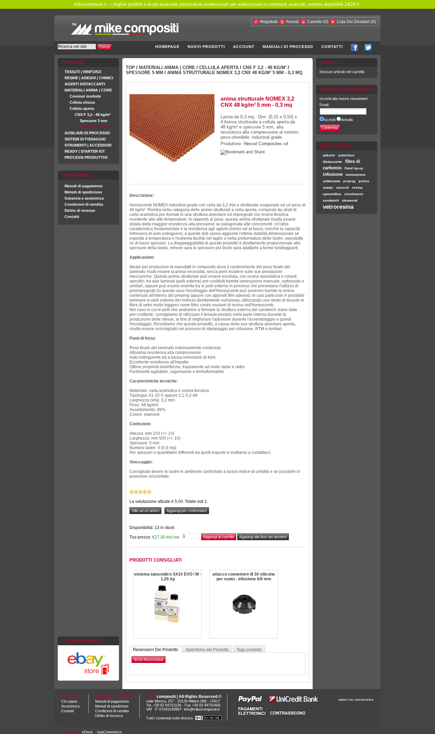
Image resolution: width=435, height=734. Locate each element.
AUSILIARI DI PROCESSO (87, 133)
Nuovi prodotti (206, 47)
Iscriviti (329, 120)
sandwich (331, 200)
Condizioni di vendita (84, 204)
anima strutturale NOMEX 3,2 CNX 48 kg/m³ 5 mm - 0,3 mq (234, 72)
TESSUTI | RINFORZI (83, 72)
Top (130, 67)
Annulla (347, 120)
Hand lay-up (354, 168)
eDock (87, 732)
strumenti (350, 200)
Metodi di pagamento (84, 186)
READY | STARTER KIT (85, 151)
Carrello (315, 21)
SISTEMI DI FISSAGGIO (85, 139)
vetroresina (338, 207)
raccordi (342, 187)
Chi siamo (69, 701)
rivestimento (353, 194)
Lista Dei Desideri (353, 21)
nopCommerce (109, 732)
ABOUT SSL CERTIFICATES (355, 700)
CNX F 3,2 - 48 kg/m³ (93, 115)
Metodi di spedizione (83, 192)
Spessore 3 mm (93, 121)
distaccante (332, 162)
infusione (333, 174)
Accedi (292, 21)
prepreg (349, 181)
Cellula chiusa (82, 102)
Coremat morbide (85, 96)
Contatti (332, 47)
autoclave (346, 155)
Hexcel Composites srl (266, 143)
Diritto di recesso (80, 210)
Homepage (167, 47)
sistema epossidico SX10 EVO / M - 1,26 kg (167, 576)
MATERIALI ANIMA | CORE (88, 90)
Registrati (269, 21)
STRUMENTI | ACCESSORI (88, 145)
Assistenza (70, 706)
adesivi (329, 155)
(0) (325, 21)
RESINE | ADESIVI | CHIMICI (89, 78)
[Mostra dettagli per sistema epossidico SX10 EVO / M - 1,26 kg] (167, 624)
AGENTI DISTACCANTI (85, 84)
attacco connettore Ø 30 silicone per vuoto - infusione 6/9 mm (243, 576)
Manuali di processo (288, 47)
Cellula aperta (82, 108)
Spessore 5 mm (93, 127)
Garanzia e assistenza (84, 198)
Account (244, 47)
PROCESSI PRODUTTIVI (86, 157)
